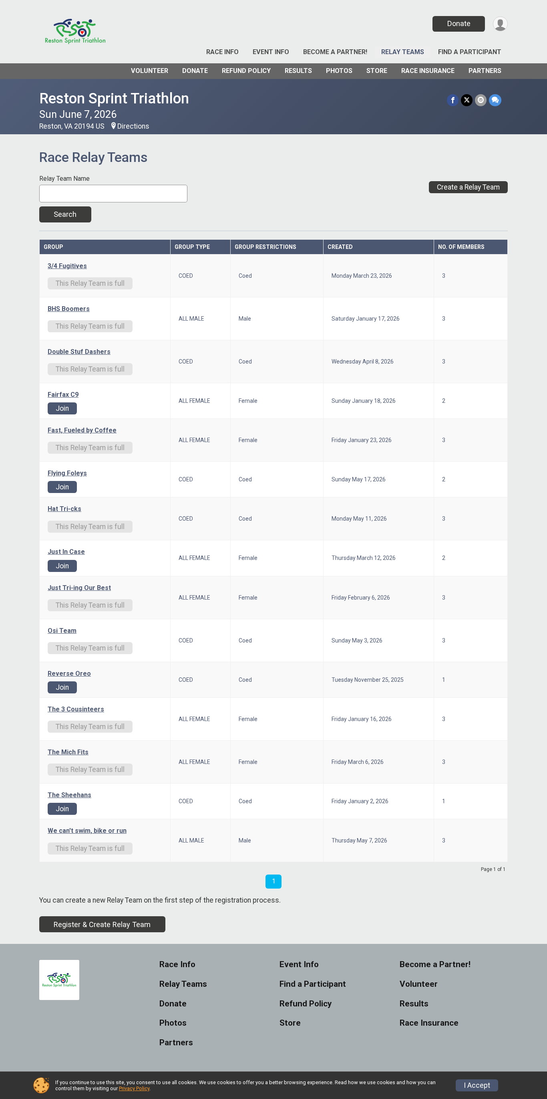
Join (62, 408)
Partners (485, 71)
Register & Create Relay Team (102, 924)
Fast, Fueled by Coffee (82, 430)
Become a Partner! (335, 52)
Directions (133, 126)
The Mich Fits (68, 752)
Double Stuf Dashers (79, 352)
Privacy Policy (134, 1088)
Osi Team (62, 630)
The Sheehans (69, 795)
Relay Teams (402, 52)
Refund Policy (246, 71)
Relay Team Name (64, 178)
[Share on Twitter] (467, 100)
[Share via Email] (481, 100)
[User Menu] (500, 23)
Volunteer (149, 71)
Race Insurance (427, 71)
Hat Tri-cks (64, 509)
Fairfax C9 (63, 394)
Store (376, 71)
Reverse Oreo (69, 673)
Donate (459, 23)
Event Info (271, 52)
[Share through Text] (495, 100)
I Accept (477, 1085)
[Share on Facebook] (453, 100)
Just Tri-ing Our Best (79, 588)
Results (298, 71)
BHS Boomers (69, 309)
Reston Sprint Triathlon (114, 98)
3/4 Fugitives (67, 266)
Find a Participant (469, 52)
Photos (339, 71)
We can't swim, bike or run (87, 830)
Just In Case (66, 552)
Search (65, 214)
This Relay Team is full (90, 283)
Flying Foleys (67, 473)
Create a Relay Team (468, 187)
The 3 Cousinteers (76, 709)
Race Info (222, 52)
